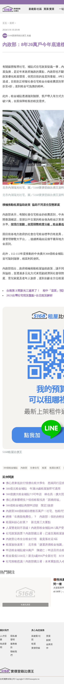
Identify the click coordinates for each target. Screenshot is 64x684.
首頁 (4, 23)
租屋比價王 (55, 468)
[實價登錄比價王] (11, 9)
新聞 (12, 23)
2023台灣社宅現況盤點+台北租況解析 (29, 295)
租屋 (44, 468)
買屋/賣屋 (49, 9)
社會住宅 (34, 468)
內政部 (24, 468)
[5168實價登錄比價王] (17, 670)
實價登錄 (35, 648)
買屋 (48, 636)
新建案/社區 (35, 9)
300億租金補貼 (10, 468)
